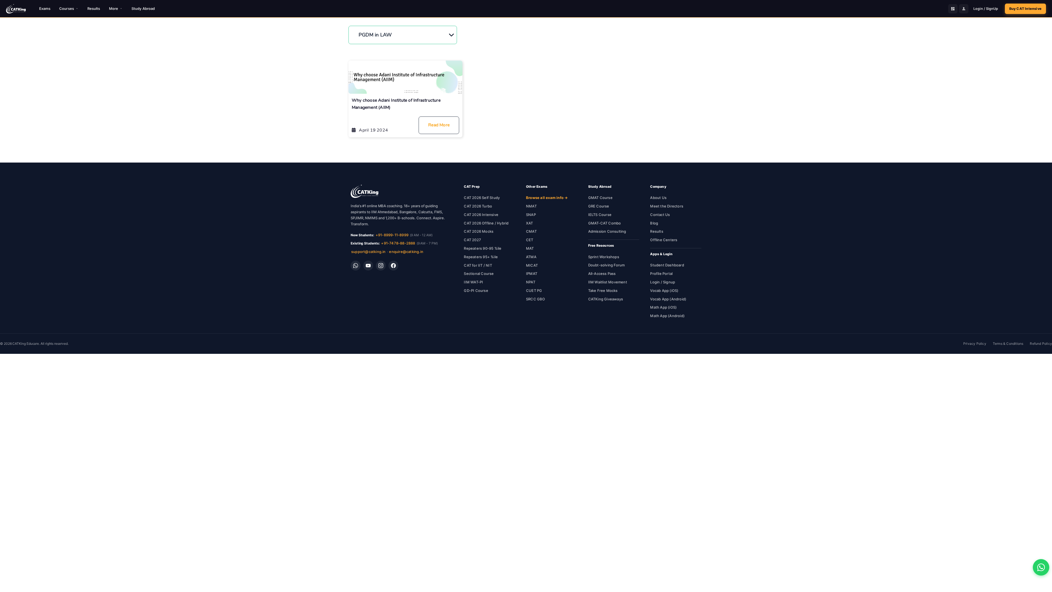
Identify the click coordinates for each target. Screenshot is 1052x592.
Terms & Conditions (1008, 343)
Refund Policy (1041, 343)
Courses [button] (66, 8)
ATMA (531, 257)
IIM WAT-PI (473, 282)
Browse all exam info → (547, 197)
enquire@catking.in (406, 251)
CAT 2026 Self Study (482, 197)
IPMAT (531, 273)
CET (529, 240)
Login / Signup (662, 282)
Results (93, 8)
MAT (530, 248)
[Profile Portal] (963, 8)
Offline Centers (663, 240)
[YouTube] (368, 266)
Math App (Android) (667, 316)
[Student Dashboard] (952, 8)
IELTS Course (599, 214)
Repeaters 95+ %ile (481, 257)
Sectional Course (479, 273)
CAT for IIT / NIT (478, 265)
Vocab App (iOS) (664, 290)
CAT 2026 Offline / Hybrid (486, 223)
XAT (529, 223)
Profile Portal (661, 273)
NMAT (531, 206)
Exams (45, 8)
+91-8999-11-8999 (392, 235)
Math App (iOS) (663, 307)
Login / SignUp (985, 9)
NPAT (530, 282)
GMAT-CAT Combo (604, 223)
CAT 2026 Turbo (478, 206)
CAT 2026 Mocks (478, 231)
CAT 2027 (472, 240)
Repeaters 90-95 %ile (482, 248)
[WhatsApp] (356, 266)
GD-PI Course (476, 290)
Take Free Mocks (603, 290)
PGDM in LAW (375, 35)
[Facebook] (393, 266)
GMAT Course (600, 197)
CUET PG (534, 290)
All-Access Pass (602, 273)
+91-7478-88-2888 (398, 243)
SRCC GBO (535, 299)
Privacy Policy (974, 343)
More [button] (113, 8)
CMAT (531, 231)
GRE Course (598, 206)
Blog (654, 223)
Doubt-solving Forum (606, 265)
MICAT (532, 265)
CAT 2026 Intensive (481, 214)
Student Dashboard (667, 265)
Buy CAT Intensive (1025, 9)
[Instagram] (381, 266)
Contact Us (660, 214)
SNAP (531, 214)
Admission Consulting (607, 231)
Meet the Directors (666, 206)
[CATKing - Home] (16, 8)
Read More (439, 125)
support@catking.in (368, 251)
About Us (658, 197)
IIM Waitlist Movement (607, 282)
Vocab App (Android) (668, 299)
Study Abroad (143, 8)
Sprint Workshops (603, 257)
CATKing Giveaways (605, 299)
